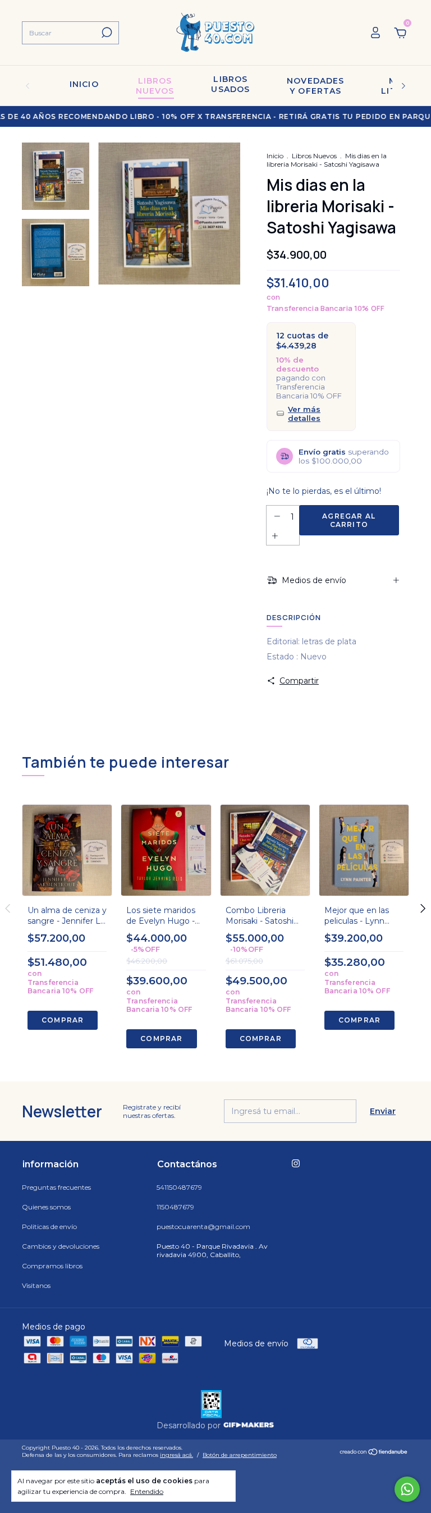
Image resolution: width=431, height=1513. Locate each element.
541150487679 (179, 1187)
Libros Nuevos (314, 156)
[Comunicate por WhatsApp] (407, 1489)
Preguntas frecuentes (56, 1187)
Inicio (84, 84)
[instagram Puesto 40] (295, 1163)
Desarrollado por (190, 1425)
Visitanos (36, 1285)
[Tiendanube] (374, 1453)
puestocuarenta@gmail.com (203, 1226)
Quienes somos (46, 1207)
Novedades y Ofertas (315, 86)
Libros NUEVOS (155, 86)
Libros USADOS (230, 84)
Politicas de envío (49, 1226)
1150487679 (175, 1207)
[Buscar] (105, 32)
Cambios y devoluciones (60, 1246)
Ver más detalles (304, 414)
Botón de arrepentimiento (240, 1455)
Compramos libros (52, 1266)
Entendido (146, 1491)
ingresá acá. (176, 1455)
